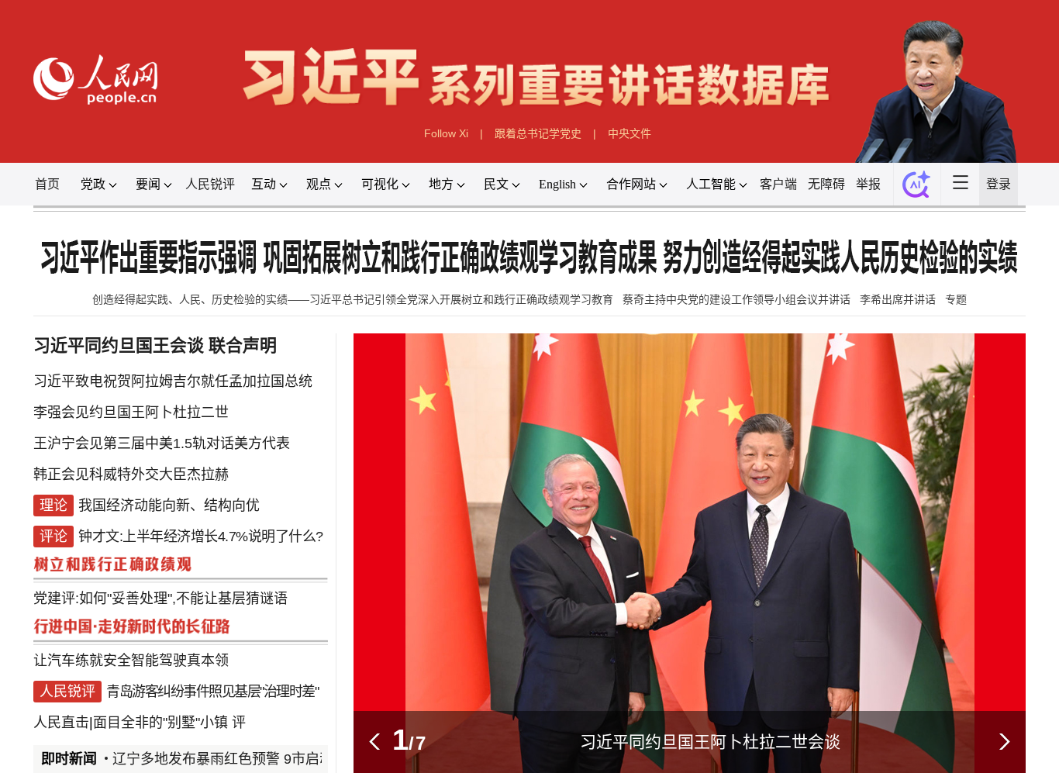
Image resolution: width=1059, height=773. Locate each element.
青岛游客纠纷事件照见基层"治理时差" (212, 691)
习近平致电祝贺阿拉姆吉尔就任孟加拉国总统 (172, 381)
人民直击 (61, 722)
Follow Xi (446, 133)
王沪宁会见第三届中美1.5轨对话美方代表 (161, 443)
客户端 (778, 184)
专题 (956, 299)
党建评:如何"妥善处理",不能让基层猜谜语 (160, 598)
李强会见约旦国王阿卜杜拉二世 (131, 412)
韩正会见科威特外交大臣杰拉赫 (131, 474)
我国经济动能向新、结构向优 (169, 505)
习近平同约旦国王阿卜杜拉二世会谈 (710, 742)
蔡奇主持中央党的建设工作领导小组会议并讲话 (736, 299)
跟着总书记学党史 (538, 133)
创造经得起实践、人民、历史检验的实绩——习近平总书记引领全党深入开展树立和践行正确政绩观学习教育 (352, 299)
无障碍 (826, 184)
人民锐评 (210, 184)
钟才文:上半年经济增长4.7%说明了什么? (200, 536)
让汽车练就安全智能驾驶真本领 (131, 660)
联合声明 (243, 345)
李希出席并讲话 (898, 299)
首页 (47, 184)
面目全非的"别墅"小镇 (160, 722)
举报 (868, 184)
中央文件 (629, 133)
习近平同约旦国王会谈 (118, 345)
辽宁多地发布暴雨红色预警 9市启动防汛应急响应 (254, 759)
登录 (998, 184)
